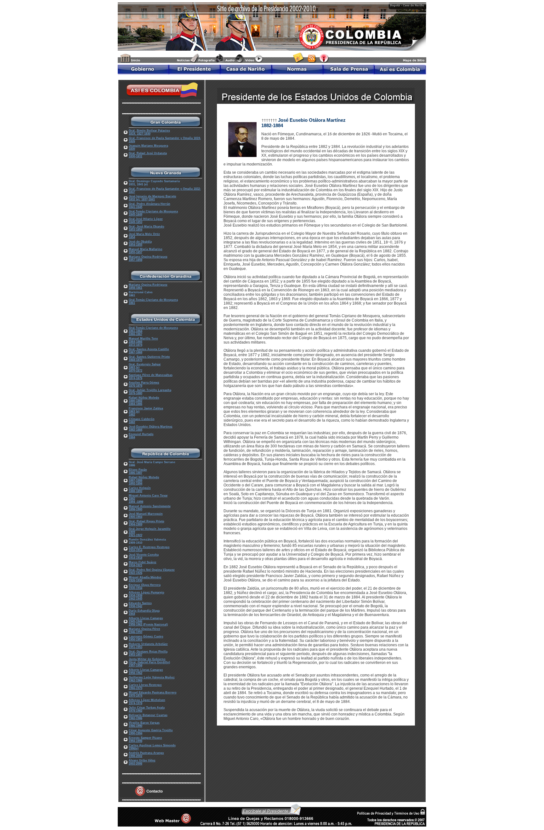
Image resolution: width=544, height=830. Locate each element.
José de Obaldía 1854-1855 (140, 243)
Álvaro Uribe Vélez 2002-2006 (142, 762)
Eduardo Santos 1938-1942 (140, 605)
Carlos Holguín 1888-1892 (140, 489)
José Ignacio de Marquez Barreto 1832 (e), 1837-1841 (152, 198)
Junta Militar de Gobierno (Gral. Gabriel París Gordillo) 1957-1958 (149, 662)
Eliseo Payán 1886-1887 (138, 471)
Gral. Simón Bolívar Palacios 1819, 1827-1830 (149, 132)
